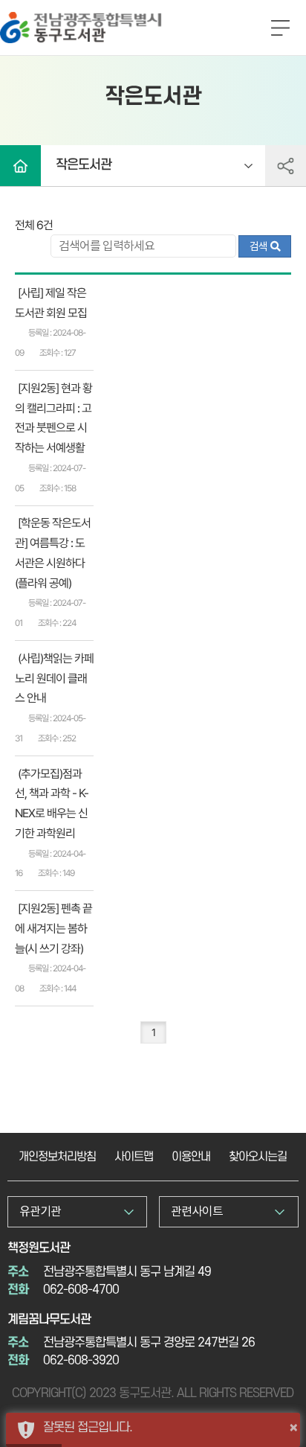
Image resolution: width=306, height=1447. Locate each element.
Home (20, 165)
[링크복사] (285, 165)
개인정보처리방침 (57, 1156)
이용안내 (191, 1156)
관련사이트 (197, 1211)
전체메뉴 (280, 29)
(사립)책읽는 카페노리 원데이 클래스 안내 (54, 678)
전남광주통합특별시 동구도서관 (74, 17)
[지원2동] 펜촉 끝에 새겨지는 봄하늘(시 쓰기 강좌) (53, 928)
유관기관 (40, 1211)
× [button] (293, 1427)
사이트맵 (133, 1156)
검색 (260, 246)
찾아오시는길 (258, 1156)
